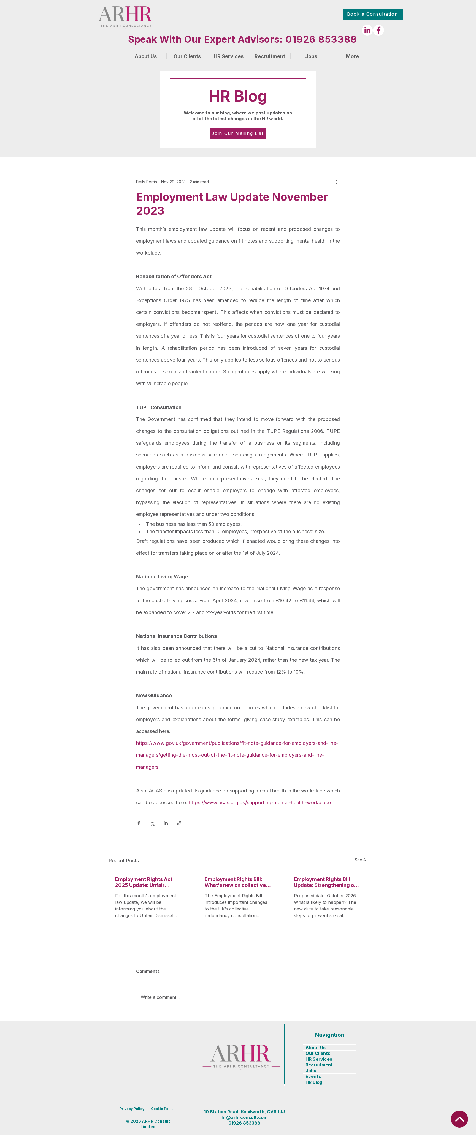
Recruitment (319, 1065)
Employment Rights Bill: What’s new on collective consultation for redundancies (235, 882)
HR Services (318, 1059)
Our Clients (317, 1053)
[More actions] (336, 182)
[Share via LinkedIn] (165, 823)
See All (361, 859)
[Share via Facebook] (138, 823)
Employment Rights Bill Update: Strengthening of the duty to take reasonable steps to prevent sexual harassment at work (325, 882)
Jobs (310, 1070)
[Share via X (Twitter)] (152, 823)
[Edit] (459, 1119)
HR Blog (313, 1082)
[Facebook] (378, 30)
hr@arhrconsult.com (244, 1117)
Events (313, 1076)
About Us (315, 1047)
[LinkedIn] (367, 30)
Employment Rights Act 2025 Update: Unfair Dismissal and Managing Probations (145, 882)
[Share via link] (179, 823)
